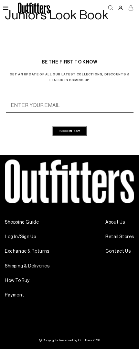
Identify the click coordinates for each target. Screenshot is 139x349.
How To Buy (17, 280)
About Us (115, 222)
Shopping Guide (22, 222)
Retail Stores (119, 237)
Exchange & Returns (27, 251)
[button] (5, 8)
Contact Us (118, 251)
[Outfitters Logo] (33, 8)
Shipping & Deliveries (27, 266)
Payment (14, 295)
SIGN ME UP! (69, 131)
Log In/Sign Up (20, 237)
